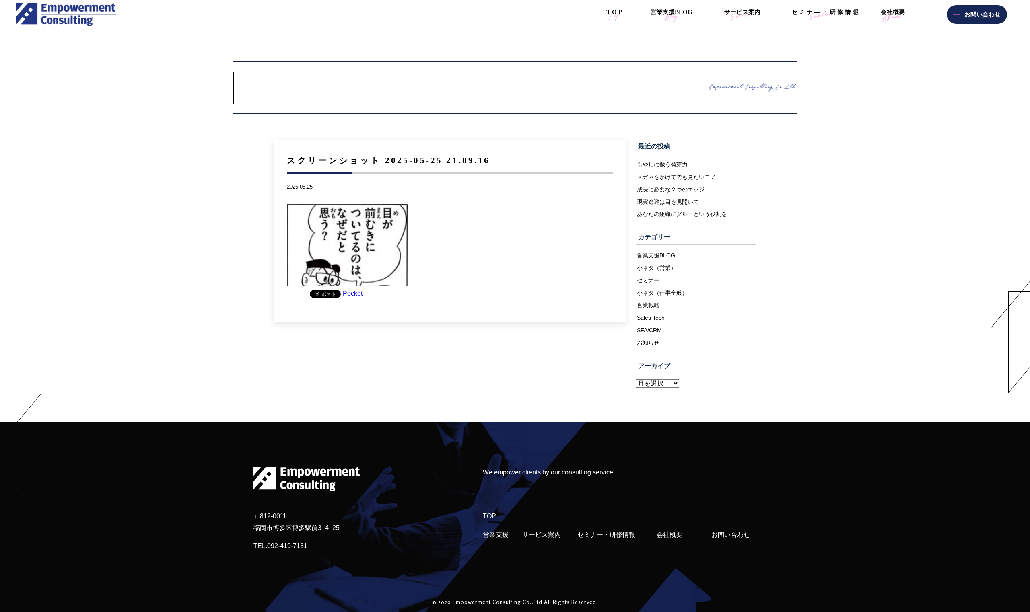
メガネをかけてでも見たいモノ (676, 177)
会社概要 (669, 534)
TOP (489, 516)
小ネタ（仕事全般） (662, 293)
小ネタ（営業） (656, 268)
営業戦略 (648, 305)
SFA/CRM (649, 330)
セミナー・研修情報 (606, 534)
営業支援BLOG (656, 255)
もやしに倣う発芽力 (662, 164)
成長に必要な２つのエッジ (671, 189)
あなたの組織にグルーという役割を (682, 214)
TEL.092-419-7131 (280, 545)
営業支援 (496, 534)
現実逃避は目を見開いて (668, 202)
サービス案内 (541, 534)
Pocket (353, 293)
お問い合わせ (730, 534)
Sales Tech (651, 317)
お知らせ (648, 342)
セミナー (648, 280)
